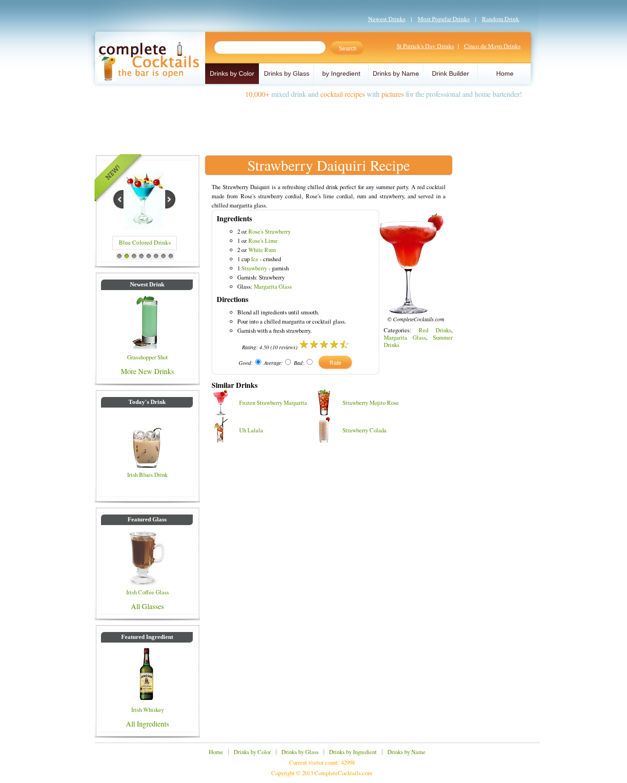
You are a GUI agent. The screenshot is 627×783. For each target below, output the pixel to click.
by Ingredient (341, 73)
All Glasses (147, 606)
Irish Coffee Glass (147, 592)
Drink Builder (450, 73)
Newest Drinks (386, 19)
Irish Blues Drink (147, 474)
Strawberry (254, 268)
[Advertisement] (313, 123)
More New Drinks (147, 371)
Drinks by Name (396, 73)
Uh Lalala (251, 430)
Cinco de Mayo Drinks (492, 46)
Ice (254, 259)
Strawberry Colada (364, 430)
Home (505, 73)
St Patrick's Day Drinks (425, 46)
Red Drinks (435, 330)
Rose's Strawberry (269, 231)
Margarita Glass (273, 286)
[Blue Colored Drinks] (144, 228)
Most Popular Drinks (444, 19)
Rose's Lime (263, 240)
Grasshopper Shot (147, 357)
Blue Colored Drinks (145, 242)
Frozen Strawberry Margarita (273, 402)
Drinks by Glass (286, 73)
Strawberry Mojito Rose (370, 402)
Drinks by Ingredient (353, 752)
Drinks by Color (232, 73)
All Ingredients (147, 723)
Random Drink (500, 19)
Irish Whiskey (147, 709)
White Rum (262, 250)
